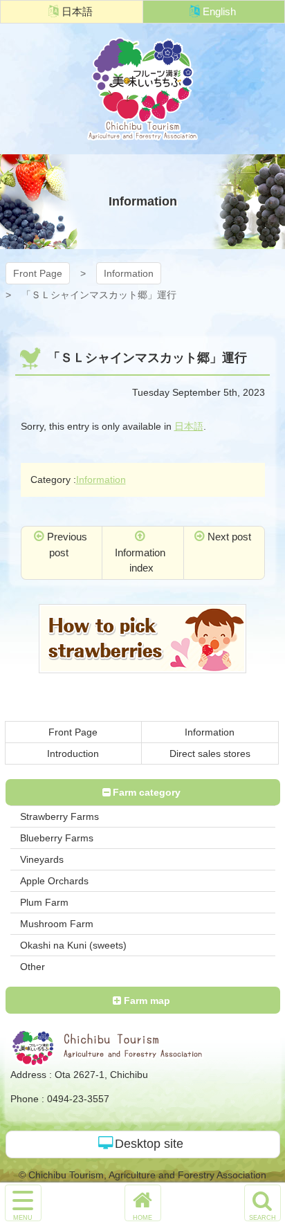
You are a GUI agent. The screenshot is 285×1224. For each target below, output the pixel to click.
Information (129, 273)
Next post (229, 536)
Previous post (67, 544)
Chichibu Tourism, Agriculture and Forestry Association (142, 88)
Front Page (37, 273)
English (219, 11)
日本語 (77, 11)
